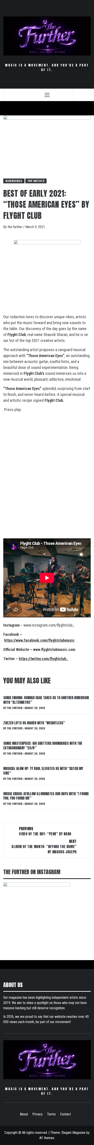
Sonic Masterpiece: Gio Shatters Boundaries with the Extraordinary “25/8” (42, 745)
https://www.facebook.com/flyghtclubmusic (39, 640)
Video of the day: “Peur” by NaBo (45, 831)
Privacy (37, 1114)
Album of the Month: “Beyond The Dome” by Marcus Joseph (44, 846)
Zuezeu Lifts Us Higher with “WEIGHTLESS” (34, 722)
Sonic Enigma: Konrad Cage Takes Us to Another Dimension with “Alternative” (46, 700)
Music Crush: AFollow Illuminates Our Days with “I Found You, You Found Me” (46, 796)
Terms (51, 1114)
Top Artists (36, 181)
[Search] (82, 94)
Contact (65, 1114)
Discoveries (13, 181)
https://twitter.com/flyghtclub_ (43, 658)
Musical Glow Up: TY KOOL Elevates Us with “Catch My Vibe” (43, 771)
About (24, 1114)
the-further (15, 227)
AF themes (46, 1138)
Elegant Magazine (73, 1133)
